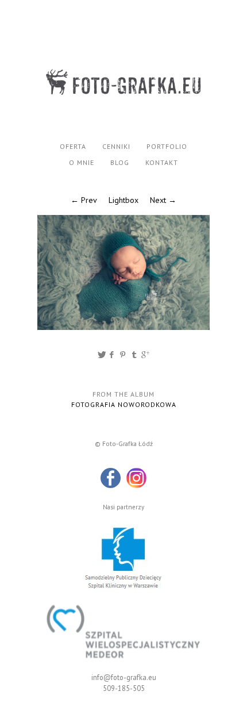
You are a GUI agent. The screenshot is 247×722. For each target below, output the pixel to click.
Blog (119, 162)
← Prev (84, 200)
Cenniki (116, 146)
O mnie (81, 162)
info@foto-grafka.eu (123, 677)
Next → (163, 200)
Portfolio (166, 146)
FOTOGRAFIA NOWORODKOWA (123, 404)
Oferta (73, 146)
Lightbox (123, 200)
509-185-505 (124, 688)
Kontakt (161, 162)
